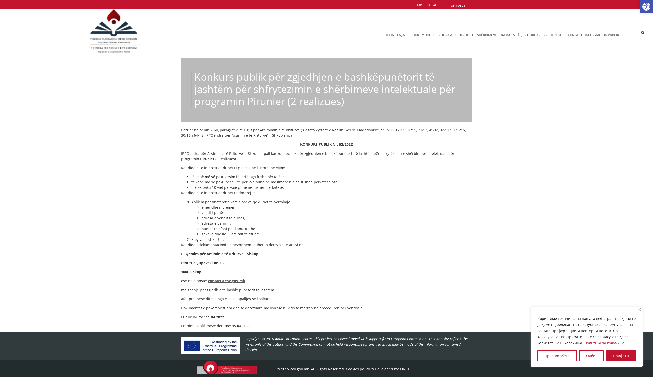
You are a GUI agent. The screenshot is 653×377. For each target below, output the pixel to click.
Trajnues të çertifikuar (520, 35)
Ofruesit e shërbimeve (478, 35)
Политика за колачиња (604, 343)
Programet (446, 35)
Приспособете (557, 355)
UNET (405, 369)
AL (435, 5)
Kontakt (575, 35)
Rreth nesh (553, 35)
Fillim (389, 35)
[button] (646, 6)
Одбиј (591, 355)
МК (419, 5)
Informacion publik (602, 35)
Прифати (621, 355)
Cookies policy (358, 369)
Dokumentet (423, 35)
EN (427, 5)
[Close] (639, 309)
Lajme (402, 35)
